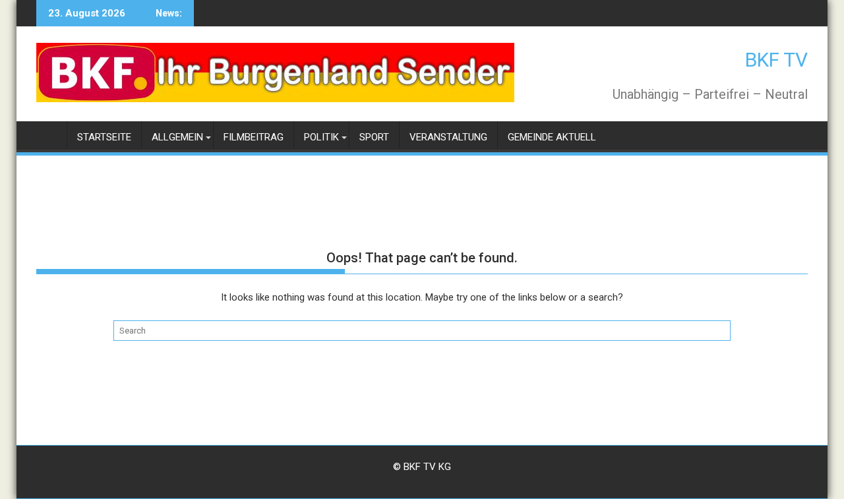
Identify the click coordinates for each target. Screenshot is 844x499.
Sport (374, 137)
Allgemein (177, 137)
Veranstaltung (448, 137)
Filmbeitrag (254, 137)
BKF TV (776, 59)
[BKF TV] (49, 135)
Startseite (104, 137)
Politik (321, 137)
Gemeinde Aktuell (552, 137)
